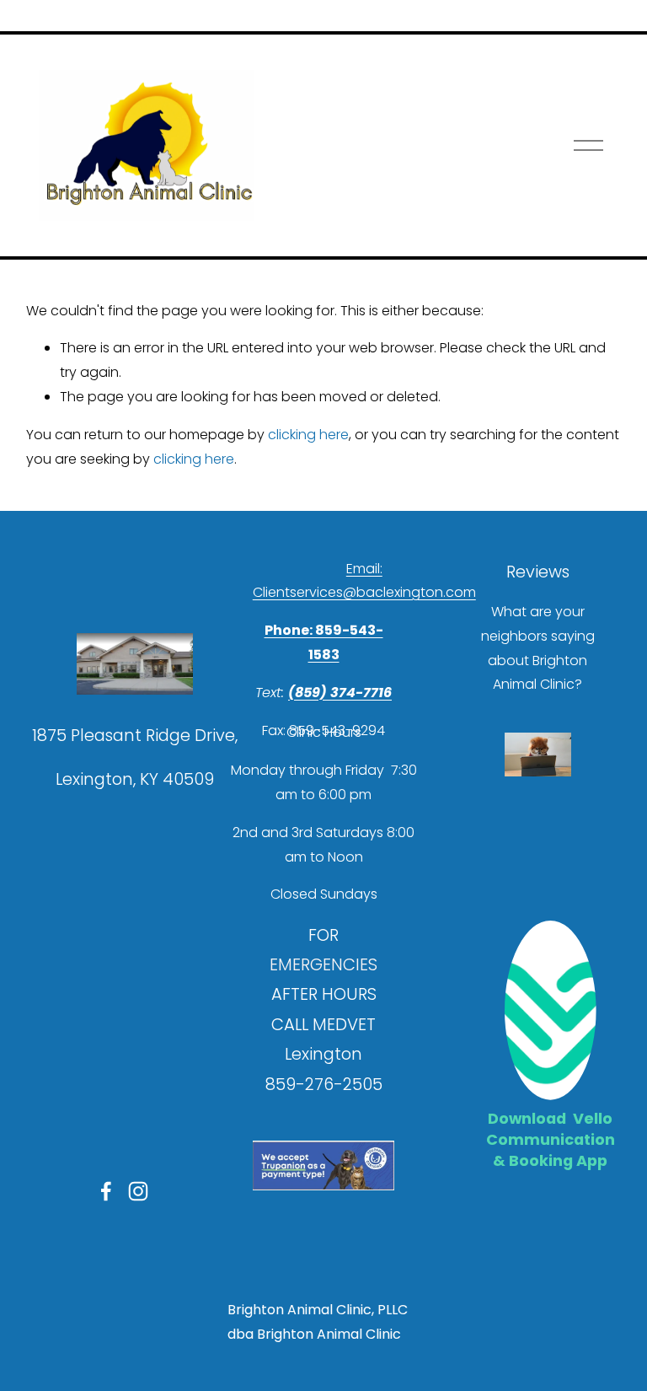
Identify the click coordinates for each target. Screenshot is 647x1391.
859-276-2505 (323, 1084)
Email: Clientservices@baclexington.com (364, 581)
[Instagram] (138, 1191)
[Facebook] (106, 1191)
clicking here (308, 434)
